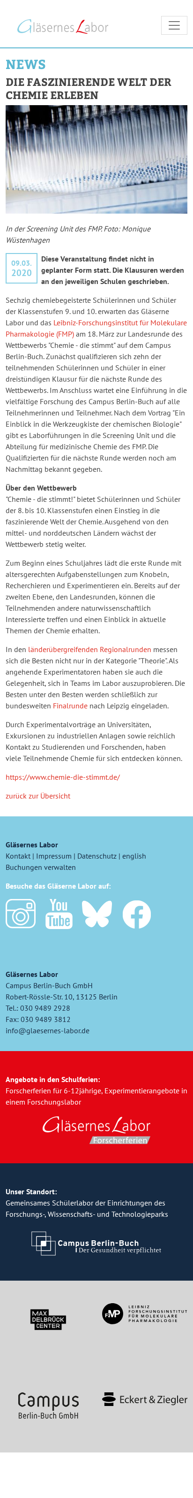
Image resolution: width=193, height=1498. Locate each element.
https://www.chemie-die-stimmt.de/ (63, 777)
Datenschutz (97, 855)
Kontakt (18, 855)
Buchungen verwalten (41, 867)
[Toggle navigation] (174, 25)
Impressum (54, 855)
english (134, 855)
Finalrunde (70, 705)
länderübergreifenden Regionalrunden (89, 649)
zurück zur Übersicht (38, 795)
